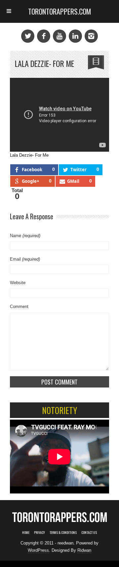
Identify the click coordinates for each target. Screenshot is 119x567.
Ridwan (84, 550)
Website (17, 282)
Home (25, 532)
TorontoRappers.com (59, 11)
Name (25, 235)
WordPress (38, 550)
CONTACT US (89, 532)
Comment (19, 306)
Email (25, 259)
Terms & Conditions (63, 532)
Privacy (39, 532)
